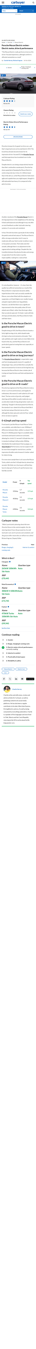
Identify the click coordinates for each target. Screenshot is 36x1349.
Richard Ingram (17, 60)
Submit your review (25, 114)
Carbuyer (18, 698)
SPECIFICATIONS (18, 137)
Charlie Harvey (8, 60)
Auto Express (26, 706)
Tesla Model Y (6, 447)
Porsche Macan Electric (12, 359)
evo (17, 709)
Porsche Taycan (29, 154)
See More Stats (6, 628)
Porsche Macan (22, 217)
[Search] (33, 2)
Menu (3, 2)
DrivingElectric (8, 709)
